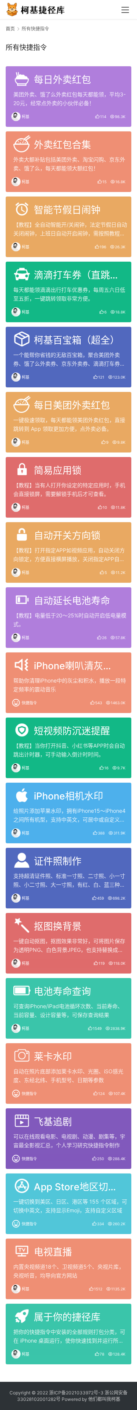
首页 (10, 29)
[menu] (125, 10)
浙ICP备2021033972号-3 (76, 1393)
